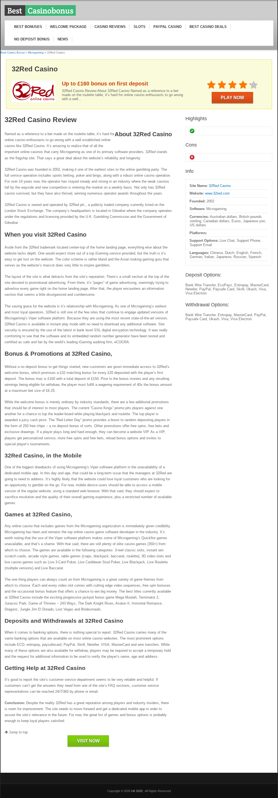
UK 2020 (137, 791)
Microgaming (36, 52)
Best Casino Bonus (13, 52)
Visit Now (88, 741)
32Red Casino (220, 186)
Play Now (232, 97)
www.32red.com (217, 193)
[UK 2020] (40, 14)
